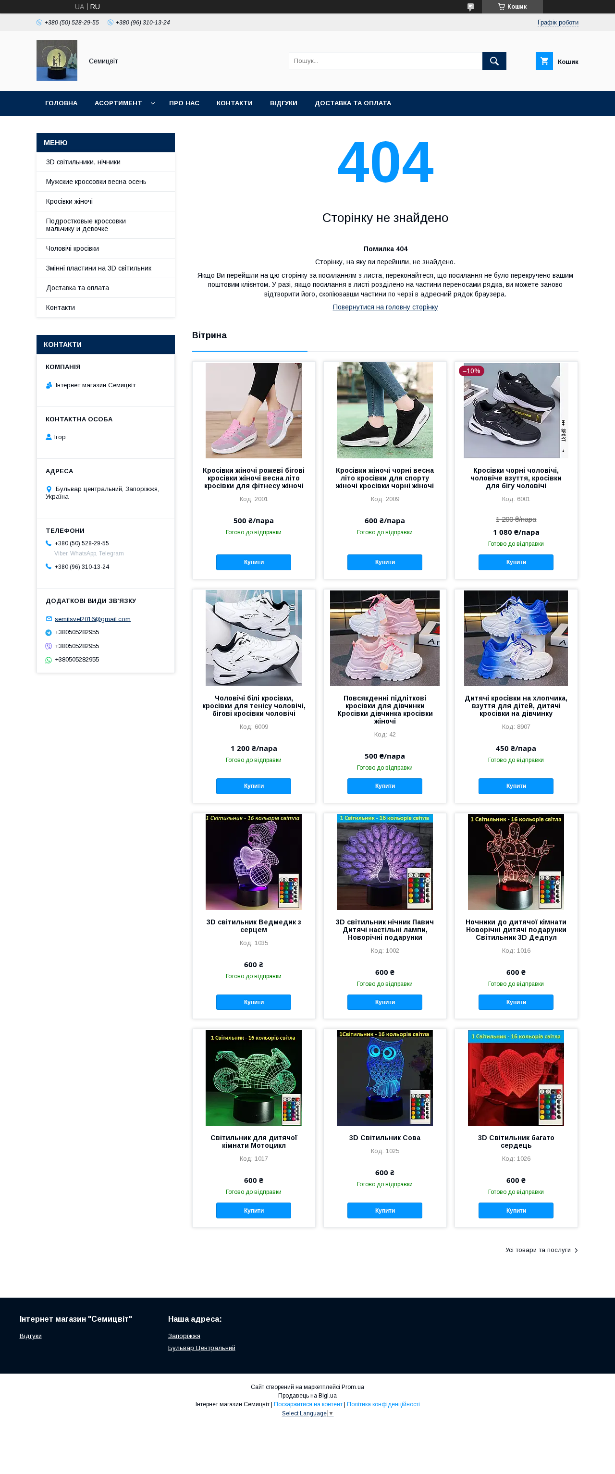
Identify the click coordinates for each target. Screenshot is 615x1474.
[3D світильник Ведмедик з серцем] (254, 861)
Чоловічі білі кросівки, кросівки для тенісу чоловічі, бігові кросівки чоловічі (254, 705)
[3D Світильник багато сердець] (516, 1077)
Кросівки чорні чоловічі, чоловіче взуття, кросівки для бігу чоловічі (516, 478)
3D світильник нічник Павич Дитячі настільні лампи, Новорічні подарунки (385, 929)
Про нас (184, 103)
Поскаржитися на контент (308, 1404)
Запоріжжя (184, 1335)
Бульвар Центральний (201, 1347)
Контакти (235, 103)
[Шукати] (494, 61)
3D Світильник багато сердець (516, 1141)
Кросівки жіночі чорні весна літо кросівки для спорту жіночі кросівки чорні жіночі (385, 478)
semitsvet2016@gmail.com (93, 618)
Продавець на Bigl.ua (307, 1395)
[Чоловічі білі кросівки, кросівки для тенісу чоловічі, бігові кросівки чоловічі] (254, 638)
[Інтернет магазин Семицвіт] (57, 78)
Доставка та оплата (353, 103)
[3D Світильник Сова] (385, 1077)
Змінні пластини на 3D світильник (98, 268)
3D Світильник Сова (384, 1138)
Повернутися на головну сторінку (385, 307)
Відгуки (283, 103)
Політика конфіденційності (383, 1404)
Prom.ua (353, 1387)
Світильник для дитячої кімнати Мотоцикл (253, 1141)
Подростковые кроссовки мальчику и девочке (86, 225)
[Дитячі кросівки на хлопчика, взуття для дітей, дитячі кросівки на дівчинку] (516, 638)
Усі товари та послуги (538, 1249)
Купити (254, 562)
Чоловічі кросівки (72, 248)
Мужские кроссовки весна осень (96, 181)
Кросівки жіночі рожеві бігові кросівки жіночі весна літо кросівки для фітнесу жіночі (254, 478)
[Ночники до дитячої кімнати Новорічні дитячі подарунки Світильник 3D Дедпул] (516, 861)
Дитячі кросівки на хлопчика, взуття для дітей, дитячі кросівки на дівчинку (516, 705)
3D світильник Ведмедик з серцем (254, 926)
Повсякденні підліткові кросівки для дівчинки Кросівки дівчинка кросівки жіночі (385, 709)
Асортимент (118, 103)
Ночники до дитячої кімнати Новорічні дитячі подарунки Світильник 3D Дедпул (516, 929)
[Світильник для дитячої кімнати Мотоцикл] (254, 1077)
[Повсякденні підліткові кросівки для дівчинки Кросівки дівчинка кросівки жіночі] (385, 638)
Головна (61, 103)
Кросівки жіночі (69, 201)
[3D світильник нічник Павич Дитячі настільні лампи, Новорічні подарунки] (385, 861)
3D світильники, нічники (83, 162)
